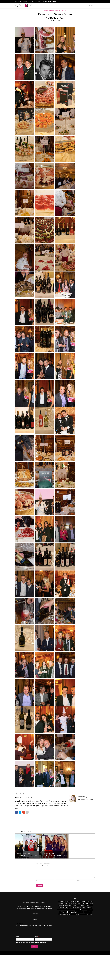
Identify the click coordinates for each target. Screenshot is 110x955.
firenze (66, 905)
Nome (18, 936)
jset (70, 907)
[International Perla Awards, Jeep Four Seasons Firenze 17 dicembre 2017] (28, 847)
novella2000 (60, 909)
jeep (67, 908)
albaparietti (66, 901)
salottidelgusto (69, 912)
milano (89, 907)
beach (91, 901)
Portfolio (45, 1)
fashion (87, 903)
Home (16, 1)
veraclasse (82, 914)
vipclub (86, 914)
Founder (20, 1)
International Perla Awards (51, 10)
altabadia (77, 901)
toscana (68, 914)
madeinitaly (82, 907)
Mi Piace (59, 20)
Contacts (54, 1)
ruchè (61, 911)
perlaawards (72, 909)
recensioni (90, 909)
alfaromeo (72, 901)
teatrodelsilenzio (62, 914)
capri (66, 903)
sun (84, 911)
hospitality (89, 905)
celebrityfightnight (72, 903)
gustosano (82, 905)
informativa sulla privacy (40, 942)
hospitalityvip (62, 907)
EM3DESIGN (89, 953)
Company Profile (27, 1)
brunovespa (60, 903)
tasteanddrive (89, 911)
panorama (66, 909)
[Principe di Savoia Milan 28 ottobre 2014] (16, 822)
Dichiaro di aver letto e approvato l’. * (32, 942)
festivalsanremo (61, 905)
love (78, 907)
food (70, 905)
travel (73, 914)
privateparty (84, 909)
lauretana (74, 907)
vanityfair (77, 914)
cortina (79, 903)
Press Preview (62, 10)
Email (37, 936)
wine (91, 914)
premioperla (78, 909)
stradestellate (80, 912)
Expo (83, 903)
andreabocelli (85, 901)
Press (49, 1)
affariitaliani (60, 901)
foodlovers (75, 905)
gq (79, 905)
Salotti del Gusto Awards (37, 1)
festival (91, 903)
